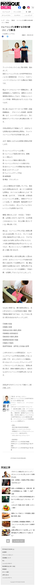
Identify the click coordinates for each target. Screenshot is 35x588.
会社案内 (4, 552)
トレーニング (6, 12)
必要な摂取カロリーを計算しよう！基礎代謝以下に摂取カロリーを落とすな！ (23, 532)
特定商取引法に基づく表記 (8, 566)
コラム (7, 20)
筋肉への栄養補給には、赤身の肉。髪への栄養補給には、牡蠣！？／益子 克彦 (23, 491)
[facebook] (7, 405)
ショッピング (28, 15)
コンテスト (17, 15)
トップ (2, 20)
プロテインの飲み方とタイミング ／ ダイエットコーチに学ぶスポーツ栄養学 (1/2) (23, 474)
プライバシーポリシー (7, 555)
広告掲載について (6, 557)
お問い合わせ (5, 574)
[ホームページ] (4, 405)
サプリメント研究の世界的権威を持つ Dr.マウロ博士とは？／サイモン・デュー (23, 499)
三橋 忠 (13, 20)
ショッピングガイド (7, 563)
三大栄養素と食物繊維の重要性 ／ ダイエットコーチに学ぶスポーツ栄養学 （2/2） (23, 524)
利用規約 (4, 569)
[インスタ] (4, 409)
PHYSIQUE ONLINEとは (8, 549)
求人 (3, 560)
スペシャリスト (6, 15)
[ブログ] (7, 409)
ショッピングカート (7, 577)
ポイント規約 (5, 572)
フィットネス (17, 12)
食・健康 (28, 12)
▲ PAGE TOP (18, 541)
